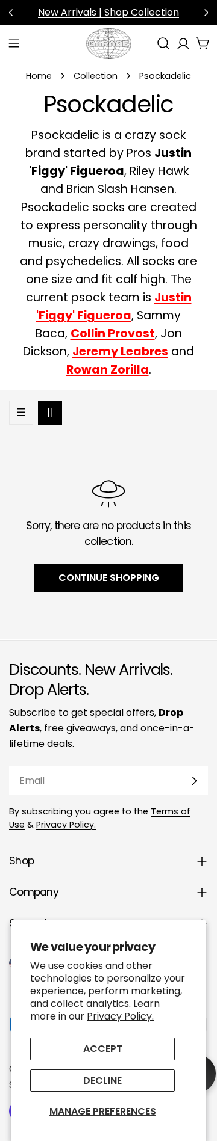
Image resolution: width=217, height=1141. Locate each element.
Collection (96, 76)
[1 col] (21, 413)
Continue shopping (108, 578)
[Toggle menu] (14, 43)
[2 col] (50, 413)
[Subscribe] (194, 780)
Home (39, 76)
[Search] (163, 43)
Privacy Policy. (120, 1016)
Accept (102, 1049)
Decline (102, 1080)
